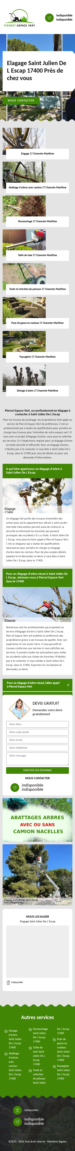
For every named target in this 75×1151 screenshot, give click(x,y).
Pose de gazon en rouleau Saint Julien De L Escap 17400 (63, 1050)
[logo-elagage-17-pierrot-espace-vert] (20, 17)
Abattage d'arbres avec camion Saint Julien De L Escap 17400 (15, 1066)
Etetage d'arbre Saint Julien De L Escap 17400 (15, 1039)
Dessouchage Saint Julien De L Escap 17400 (40, 1035)
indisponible (64, 15)
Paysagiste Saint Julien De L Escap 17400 (63, 1072)
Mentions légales (57, 1141)
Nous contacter (21, 100)
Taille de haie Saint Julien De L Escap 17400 (39, 1056)
